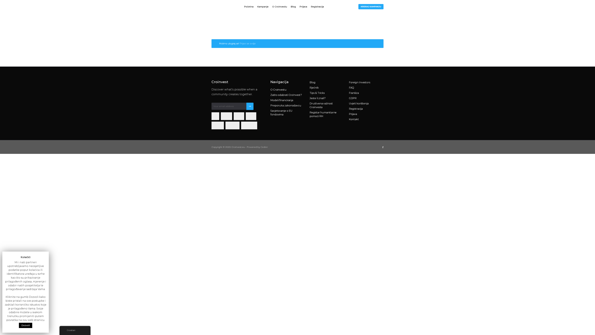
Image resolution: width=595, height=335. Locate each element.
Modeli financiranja (281, 100)
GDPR (353, 98)
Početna (248, 6)
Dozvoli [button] (25, 325)
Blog (293, 6)
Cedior (264, 147)
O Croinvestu (279, 6)
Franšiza (354, 93)
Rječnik (314, 87)
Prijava (303, 6)
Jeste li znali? (318, 98)
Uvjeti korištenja (359, 103)
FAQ (351, 87)
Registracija (317, 6)
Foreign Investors (359, 82)
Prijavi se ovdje (248, 43)
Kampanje (263, 6)
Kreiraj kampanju (371, 6)
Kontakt (354, 119)
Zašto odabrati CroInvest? (286, 95)
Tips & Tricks (317, 93)
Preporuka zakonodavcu (285, 105)
